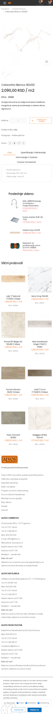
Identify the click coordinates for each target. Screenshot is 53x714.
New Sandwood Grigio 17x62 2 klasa (39, 344)
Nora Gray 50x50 (39, 296)
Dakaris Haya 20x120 (31, 230)
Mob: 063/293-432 (8, 587)
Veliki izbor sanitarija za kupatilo (14, 479)
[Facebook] (10, 143)
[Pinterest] (23, 143)
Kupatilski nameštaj (9, 483)
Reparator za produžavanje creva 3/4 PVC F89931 (31, 245)
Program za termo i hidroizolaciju (14, 491)
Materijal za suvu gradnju (11, 498)
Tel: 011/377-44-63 (9, 527)
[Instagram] (19, 143)
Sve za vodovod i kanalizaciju (13, 494)
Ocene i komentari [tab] (26, 162)
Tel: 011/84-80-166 (9, 583)
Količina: (4, 120)
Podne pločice (19, 9)
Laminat (4, 510)
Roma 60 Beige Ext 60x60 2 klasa (13, 343)
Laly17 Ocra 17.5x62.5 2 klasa (40, 391)
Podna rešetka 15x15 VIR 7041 (33, 218)
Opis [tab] (9, 152)
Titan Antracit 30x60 (13, 436)
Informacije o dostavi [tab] (26, 157)
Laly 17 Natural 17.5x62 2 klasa (13, 297)
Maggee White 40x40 (40, 436)
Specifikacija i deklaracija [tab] (33, 152)
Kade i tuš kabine (8, 487)
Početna (5, 9)
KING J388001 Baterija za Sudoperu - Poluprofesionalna (32, 203)
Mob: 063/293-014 (8, 634)
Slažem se (34, 710)
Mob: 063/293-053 (8, 535)
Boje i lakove (6, 502)
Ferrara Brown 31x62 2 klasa (13, 391)
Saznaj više (18, 710)
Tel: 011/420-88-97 (9, 531)
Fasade (4, 506)
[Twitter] (14, 143)
